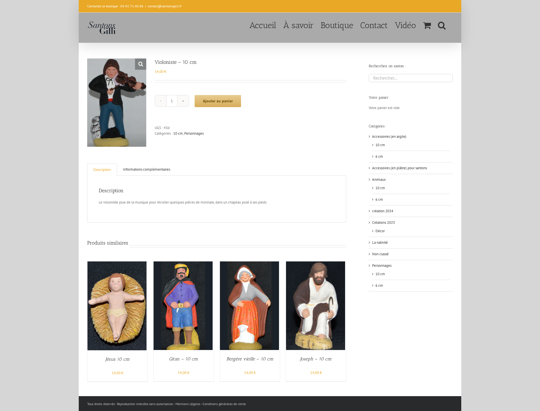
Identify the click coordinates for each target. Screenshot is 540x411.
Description (102, 169)
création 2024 (382, 211)
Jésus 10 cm (117, 359)
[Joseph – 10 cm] (315, 264)
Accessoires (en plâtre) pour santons (399, 168)
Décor (380, 231)
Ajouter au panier (218, 100)
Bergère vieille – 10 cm (249, 359)
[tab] (102, 170)
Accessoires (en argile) (389, 136)
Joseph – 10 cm (316, 359)
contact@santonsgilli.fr (165, 6)
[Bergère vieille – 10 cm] (249, 264)
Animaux (379, 179)
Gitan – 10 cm (183, 359)
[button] (442, 25)
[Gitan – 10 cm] (183, 264)
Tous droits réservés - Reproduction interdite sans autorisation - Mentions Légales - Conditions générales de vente (166, 404)
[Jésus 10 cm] (117, 264)
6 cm (379, 156)
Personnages (194, 133)
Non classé (380, 254)
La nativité (380, 242)
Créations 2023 (383, 222)
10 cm (178, 133)
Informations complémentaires (146, 169)
